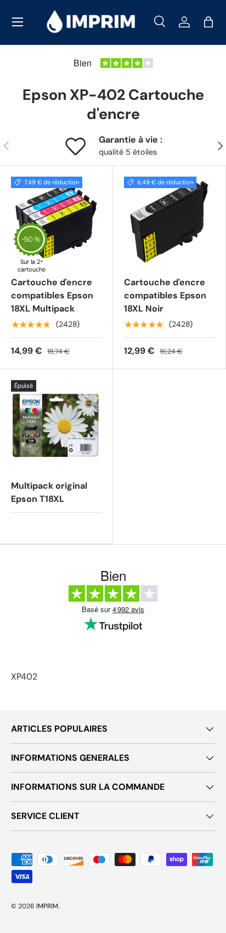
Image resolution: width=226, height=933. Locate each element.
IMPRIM (47, 906)
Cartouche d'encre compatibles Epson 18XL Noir (165, 295)
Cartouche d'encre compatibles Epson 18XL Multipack (52, 295)
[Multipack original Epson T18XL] (56, 425)
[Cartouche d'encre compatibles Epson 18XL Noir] (169, 222)
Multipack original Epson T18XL (49, 492)
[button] (208, 22)
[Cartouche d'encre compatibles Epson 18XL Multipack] (56, 222)
